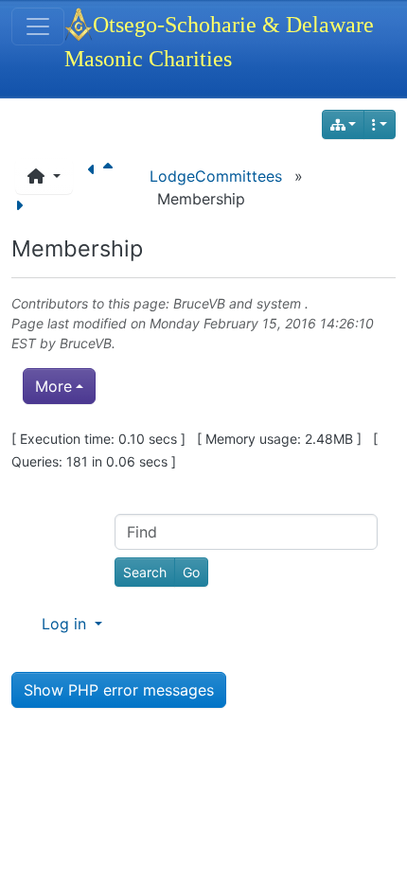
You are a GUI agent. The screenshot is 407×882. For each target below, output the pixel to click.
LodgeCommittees (216, 176)
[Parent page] (111, 176)
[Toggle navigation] (37, 26)
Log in (66, 623)
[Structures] (343, 124)
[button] (44, 176)
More (53, 386)
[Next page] (22, 205)
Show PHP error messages (119, 689)
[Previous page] (95, 176)
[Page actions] (379, 124)
